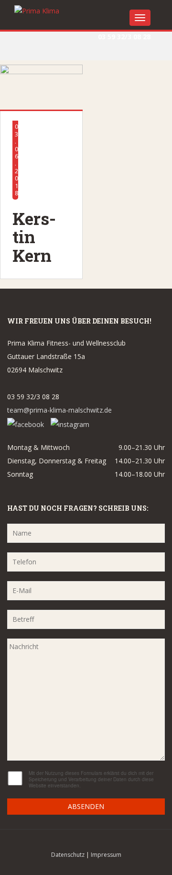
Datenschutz (68, 855)
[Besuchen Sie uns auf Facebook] (28, 423)
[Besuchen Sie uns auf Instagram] (70, 423)
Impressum (106, 855)
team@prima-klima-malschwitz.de (59, 410)
